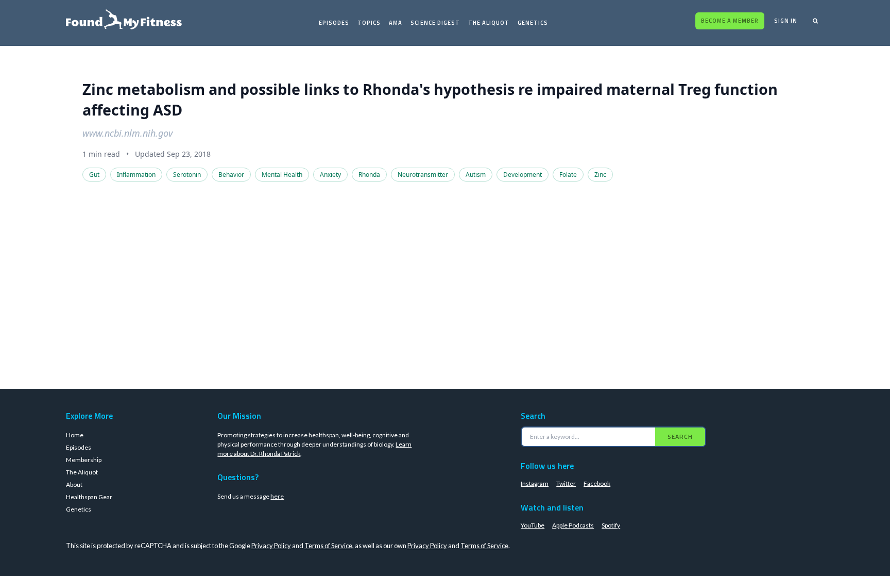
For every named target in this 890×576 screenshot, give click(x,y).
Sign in (785, 21)
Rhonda (369, 174)
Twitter (566, 483)
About (74, 484)
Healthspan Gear (89, 497)
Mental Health (282, 174)
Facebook (597, 483)
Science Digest (435, 23)
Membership (83, 460)
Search (680, 436)
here (277, 496)
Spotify (611, 525)
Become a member (730, 21)
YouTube (532, 525)
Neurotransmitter (423, 174)
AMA (395, 23)
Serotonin (187, 174)
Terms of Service (328, 545)
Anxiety (330, 174)
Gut (94, 174)
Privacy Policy (271, 545)
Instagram (535, 483)
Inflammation (136, 174)
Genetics (533, 23)
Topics (369, 23)
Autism (476, 174)
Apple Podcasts (573, 525)
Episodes (334, 23)
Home (74, 435)
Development (522, 174)
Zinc (600, 174)
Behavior (231, 174)
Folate (568, 174)
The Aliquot (488, 23)
